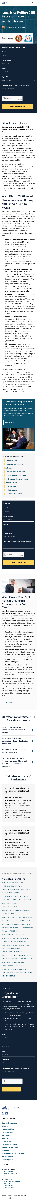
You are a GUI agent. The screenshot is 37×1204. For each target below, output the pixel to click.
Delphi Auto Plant (9, 938)
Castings (14, 917)
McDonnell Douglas (9, 921)
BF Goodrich (26, 900)
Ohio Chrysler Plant (9, 955)
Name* (4, 52)
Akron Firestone (20, 942)
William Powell (23, 938)
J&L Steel (30, 955)
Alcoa (20, 886)
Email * (4, 68)
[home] (8, 3)
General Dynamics (26, 917)
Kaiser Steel (14, 928)
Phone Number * (7, 60)
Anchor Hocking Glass (10, 959)
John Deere (20, 935)
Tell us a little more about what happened (15, 85)
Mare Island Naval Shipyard (12, 952)
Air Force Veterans (16, 883)
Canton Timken (26, 972)
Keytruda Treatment (10, 907)
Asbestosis (6, 917)
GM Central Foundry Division (13, 962)
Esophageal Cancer (23, 889)
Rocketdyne (25, 924)
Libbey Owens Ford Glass (11, 900)
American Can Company (10, 972)
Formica (5, 883)
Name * (4, 1034)
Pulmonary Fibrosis (9, 886)
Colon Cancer (7, 893)
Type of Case (6, 77)
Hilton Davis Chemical (10, 903)
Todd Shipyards (8, 966)
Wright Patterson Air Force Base (14, 969)
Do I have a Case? (10, 702)
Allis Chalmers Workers (11, 948)
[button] (32, 3)
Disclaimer (28, 1198)
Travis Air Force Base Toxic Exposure (15, 896)
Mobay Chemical (8, 945)
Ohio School (25, 910)
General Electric (25, 921)
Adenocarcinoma (8, 889)
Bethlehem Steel (27, 928)
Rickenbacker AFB (8, 935)
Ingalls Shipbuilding (10, 931)
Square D (22, 955)
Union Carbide (20, 966)
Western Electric (8, 976)
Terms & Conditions (17, 1198)
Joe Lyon (22, 27)
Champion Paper (8, 913)
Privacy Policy (6, 1198)
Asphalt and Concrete (10, 910)
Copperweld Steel (22, 945)
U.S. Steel (17, 893)
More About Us (9, 422)
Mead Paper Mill (26, 959)
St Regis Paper (7, 942)
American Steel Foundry (11, 924)
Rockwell (5, 928)
